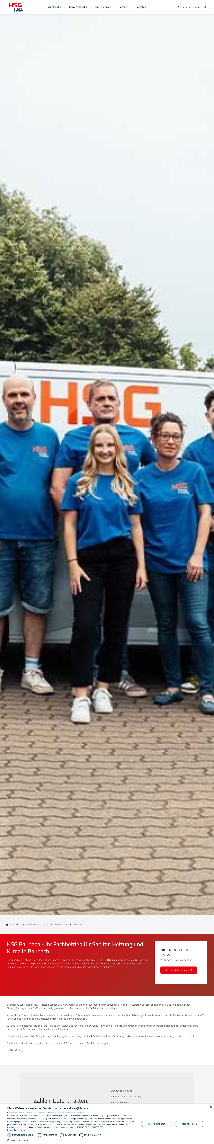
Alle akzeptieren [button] (157, 1124)
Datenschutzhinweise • (56, 1113)
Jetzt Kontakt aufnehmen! (178, 970)
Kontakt (80, 1113)
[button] (71, 1140)
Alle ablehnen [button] (189, 1124)
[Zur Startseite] (24, 7)
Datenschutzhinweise (16, 1130)
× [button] (211, 1107)
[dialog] (107, 1124)
